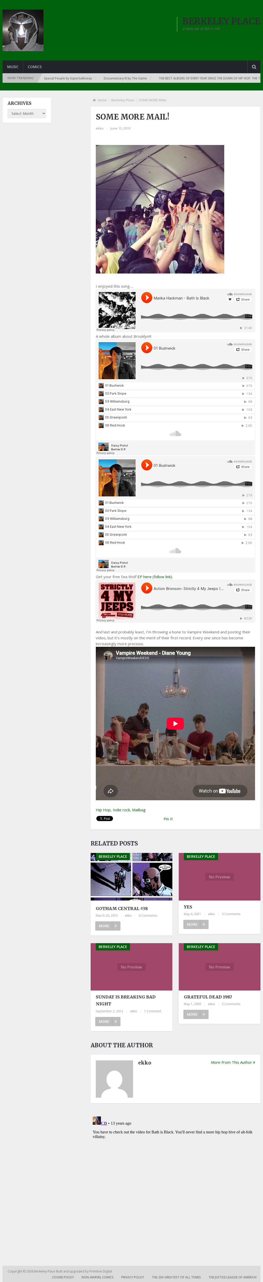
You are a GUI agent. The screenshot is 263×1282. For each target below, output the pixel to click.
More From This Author (231, 1062)
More (104, 925)
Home (102, 100)
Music (12, 66)
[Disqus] (175, 1178)
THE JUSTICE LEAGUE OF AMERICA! (233, 1277)
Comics (35, 66)
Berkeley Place (122, 100)
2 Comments (231, 1004)
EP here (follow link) (154, 576)
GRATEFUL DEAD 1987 (208, 996)
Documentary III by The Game (90, 78)
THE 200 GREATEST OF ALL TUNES (176, 1277)
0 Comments (148, 915)
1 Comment (152, 1011)
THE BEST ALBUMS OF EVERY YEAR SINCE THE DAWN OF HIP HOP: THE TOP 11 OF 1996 (185, 78)
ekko (100, 128)
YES (188, 907)
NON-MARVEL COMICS (98, 1277)
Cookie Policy (63, 1277)
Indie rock (121, 809)
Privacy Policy (132, 1277)
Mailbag (139, 809)
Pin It (168, 818)
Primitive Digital (100, 1271)
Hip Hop (103, 809)
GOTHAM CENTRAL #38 (122, 908)
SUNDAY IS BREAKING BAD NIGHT (126, 1000)
